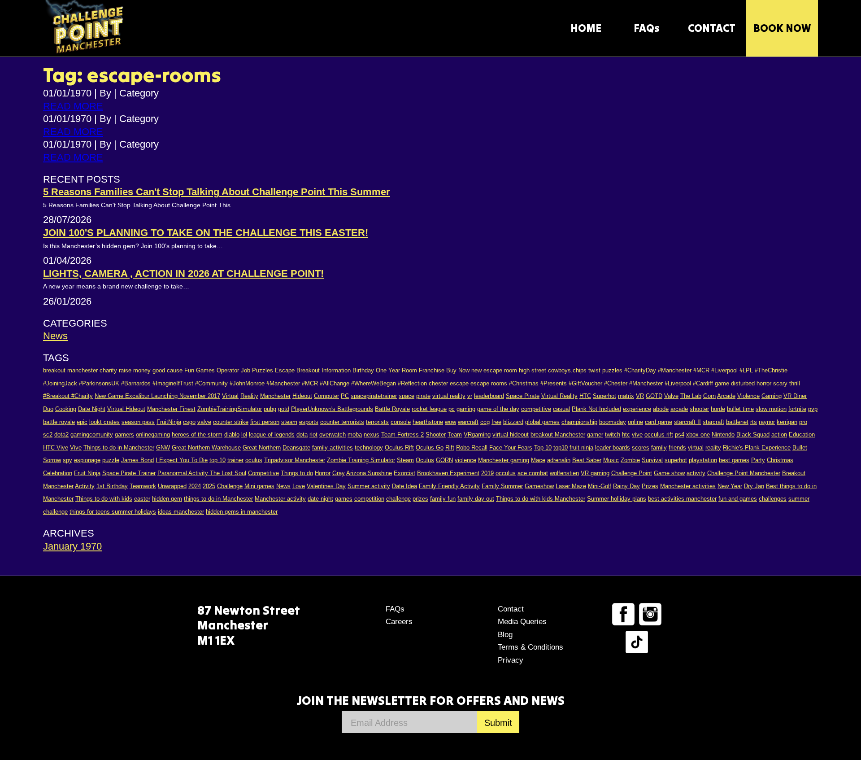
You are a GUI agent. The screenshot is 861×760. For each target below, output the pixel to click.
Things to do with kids (103, 498)
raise (125, 370)
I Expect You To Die (182, 460)
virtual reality (448, 396)
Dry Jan (754, 486)
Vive (76, 447)
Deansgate (296, 447)
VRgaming (477, 434)
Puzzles (262, 370)
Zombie (630, 460)
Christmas (780, 460)
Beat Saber (586, 460)
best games (734, 460)
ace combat (532, 473)
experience (637, 409)
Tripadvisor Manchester (294, 460)
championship (579, 422)
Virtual (230, 396)
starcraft (713, 422)
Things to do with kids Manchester (540, 498)
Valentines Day (326, 486)
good (158, 370)
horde (718, 409)
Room (409, 370)
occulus (506, 473)
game (722, 383)
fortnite (797, 409)
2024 (194, 486)
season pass (138, 422)
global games (542, 422)
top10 (560, 447)
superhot (676, 460)
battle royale (59, 422)
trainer (235, 460)
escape (459, 383)
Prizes (650, 486)
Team (455, 434)
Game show (669, 473)
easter (142, 498)
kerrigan (787, 422)
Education (802, 434)
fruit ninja (581, 447)
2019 (487, 473)
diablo (231, 434)
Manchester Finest (171, 409)
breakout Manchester (558, 434)
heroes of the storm (197, 434)
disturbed (743, 383)
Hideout (302, 396)
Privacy (510, 660)
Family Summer (502, 486)
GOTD (654, 396)
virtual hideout (510, 434)
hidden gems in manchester (242, 511)
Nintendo (723, 434)
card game (658, 422)
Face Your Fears (510, 447)
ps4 (679, 434)
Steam (405, 460)
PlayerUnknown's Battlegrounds (332, 409)
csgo (189, 422)
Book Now (782, 28)
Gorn (709, 396)
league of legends (272, 434)
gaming (466, 409)
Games (205, 370)
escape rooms (488, 383)
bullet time (740, 409)
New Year (730, 486)
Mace (538, 460)
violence (465, 460)
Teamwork (143, 486)
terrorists (377, 422)
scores (640, 447)
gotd (283, 409)
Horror (322, 473)
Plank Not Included (596, 409)
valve (204, 422)
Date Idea (404, 486)
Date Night (91, 409)
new (476, 370)
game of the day (498, 409)
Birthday (363, 370)
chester (438, 383)
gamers (124, 434)
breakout (54, 370)
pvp (813, 409)
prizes (420, 498)
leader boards (612, 447)
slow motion (771, 409)
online (635, 422)
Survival (652, 460)
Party (758, 460)
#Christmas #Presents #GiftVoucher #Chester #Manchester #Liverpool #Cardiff (611, 383)
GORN (444, 460)
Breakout (308, 370)
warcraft (468, 422)
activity (696, 473)
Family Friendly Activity (449, 486)
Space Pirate (522, 396)
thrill (794, 383)
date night (320, 498)
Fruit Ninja (87, 473)
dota (302, 434)
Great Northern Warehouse (206, 447)
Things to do (297, 473)
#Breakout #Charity (68, 396)
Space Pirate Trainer (129, 473)
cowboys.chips (567, 370)
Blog (505, 634)
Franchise (431, 370)
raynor (767, 422)
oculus (253, 460)
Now (464, 370)
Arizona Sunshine (369, 473)
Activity (85, 486)
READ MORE (73, 106)
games (343, 498)
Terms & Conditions (530, 647)
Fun (189, 370)
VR (640, 396)
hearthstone (428, 422)
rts (753, 422)
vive (637, 434)
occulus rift (658, 434)
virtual (696, 447)
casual (561, 409)
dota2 (61, 434)
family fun (443, 498)
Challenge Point (631, 473)
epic (82, 422)
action (779, 434)
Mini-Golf (599, 486)
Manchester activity (280, 498)
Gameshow (539, 486)
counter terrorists (342, 422)
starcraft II (687, 422)
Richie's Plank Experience (757, 447)
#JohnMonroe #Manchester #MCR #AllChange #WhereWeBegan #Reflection (328, 383)
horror (764, 383)
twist (594, 370)
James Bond (137, 460)
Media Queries (522, 621)
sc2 (47, 434)
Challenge (230, 486)
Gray (338, 473)
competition (369, 498)
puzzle (110, 460)
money (142, 370)
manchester (82, 370)
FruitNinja (169, 422)
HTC (585, 396)
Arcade (726, 396)
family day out (475, 498)
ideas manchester (181, 511)
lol (244, 434)
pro (803, 422)
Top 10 (543, 447)
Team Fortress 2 (402, 434)
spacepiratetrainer (374, 396)
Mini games (259, 486)
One (381, 370)
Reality (249, 396)
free (496, 422)
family (659, 447)
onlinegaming (153, 434)
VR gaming (595, 473)
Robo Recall (471, 447)
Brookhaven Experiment (448, 473)
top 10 (217, 460)
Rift (449, 447)
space (406, 396)
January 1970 (72, 546)
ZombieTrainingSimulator (229, 409)
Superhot (604, 396)
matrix (626, 396)
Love (298, 486)
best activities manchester (682, 498)
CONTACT (711, 28)
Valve (671, 396)
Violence (748, 396)
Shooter (436, 434)
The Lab (690, 396)
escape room (500, 370)
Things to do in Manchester (118, 447)
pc (451, 409)
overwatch (332, 434)
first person (264, 422)
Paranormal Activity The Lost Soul (201, 473)
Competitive (263, 473)
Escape (285, 370)
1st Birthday (112, 486)
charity (108, 370)
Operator (228, 370)
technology (369, 447)
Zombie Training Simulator (361, 460)
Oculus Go (430, 447)
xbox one (698, 434)
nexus (371, 434)
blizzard (513, 422)
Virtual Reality (559, 396)
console (401, 422)
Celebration (57, 473)
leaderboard (489, 396)
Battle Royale (392, 409)
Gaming (771, 396)
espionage (87, 460)
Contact (511, 609)
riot (313, 434)
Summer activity (369, 486)
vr (469, 396)
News (55, 335)
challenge (398, 498)
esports (308, 422)
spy (67, 460)
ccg (485, 422)
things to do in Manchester (218, 498)
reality (713, 447)
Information (336, 370)
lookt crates (104, 422)
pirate (423, 396)
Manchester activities (688, 486)
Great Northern (262, 447)
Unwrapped (172, 486)
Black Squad (753, 434)
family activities (332, 447)
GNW (163, 447)
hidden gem (167, 498)
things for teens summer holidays (113, 511)
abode (661, 409)
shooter (699, 409)
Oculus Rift (399, 447)
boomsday (612, 422)
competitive (536, 409)
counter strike (230, 422)
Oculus (425, 460)
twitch (612, 434)
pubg (270, 409)
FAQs (647, 28)
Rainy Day (626, 486)
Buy (451, 370)
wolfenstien (564, 473)
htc (626, 434)
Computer (326, 396)
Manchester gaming (503, 460)
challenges (773, 498)
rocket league (429, 409)
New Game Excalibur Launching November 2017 (157, 396)
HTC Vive (55, 447)
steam (289, 422)
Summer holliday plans (616, 498)
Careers (399, 621)
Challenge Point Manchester (743, 473)
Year (394, 370)
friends (677, 447)
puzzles (612, 370)
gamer (595, 434)
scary (780, 383)
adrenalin (558, 460)
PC (345, 396)
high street (532, 370)
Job (245, 370)
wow (450, 422)
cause (175, 370)
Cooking (65, 409)
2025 (209, 486)
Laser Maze (571, 486)
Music (611, 460)
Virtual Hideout (126, 409)
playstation (703, 460)
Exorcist (404, 473)
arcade (679, 409)
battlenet (737, 422)
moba (355, 434)
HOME (585, 28)
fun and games (737, 498)
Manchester (275, 396)
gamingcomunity (91, 434)
